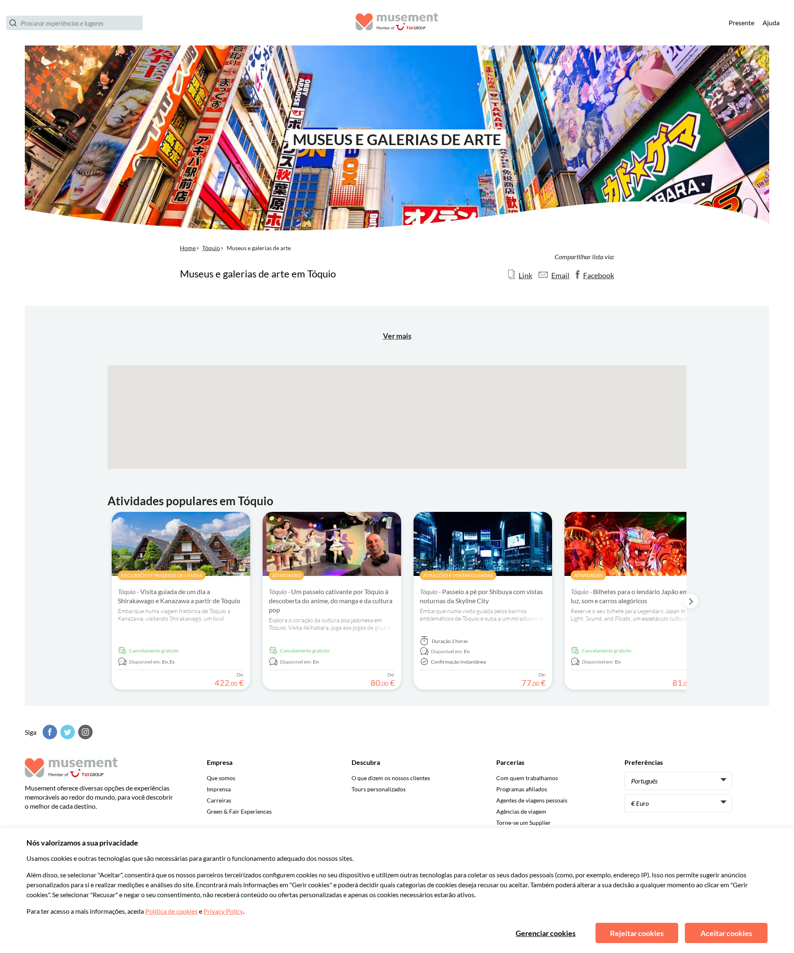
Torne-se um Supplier (523, 822)
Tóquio (211, 247)
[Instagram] (84, 732)
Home (188, 247)
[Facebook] (49, 732)
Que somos (221, 777)
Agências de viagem (521, 811)
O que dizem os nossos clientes (391, 777)
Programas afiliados (521, 789)
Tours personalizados (379, 789)
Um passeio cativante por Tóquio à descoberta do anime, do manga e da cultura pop (330, 601)
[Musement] (397, 23)
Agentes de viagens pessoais (531, 800)
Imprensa (219, 789)
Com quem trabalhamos (527, 777)
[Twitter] (66, 732)
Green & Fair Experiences (239, 811)
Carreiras (219, 800)
